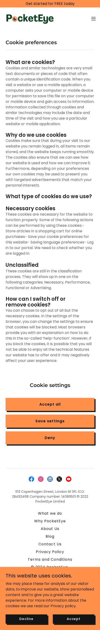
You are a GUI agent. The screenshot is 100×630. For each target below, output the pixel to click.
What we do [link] (50, 513)
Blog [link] (50, 536)
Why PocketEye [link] (50, 521)
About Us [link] (50, 528)
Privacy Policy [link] (50, 551)
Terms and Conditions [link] (50, 559)
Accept (73, 619)
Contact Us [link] (49, 544)
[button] (93, 18)
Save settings (49, 421)
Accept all (50, 404)
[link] (30, 18)
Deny (50, 437)
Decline (26, 619)
